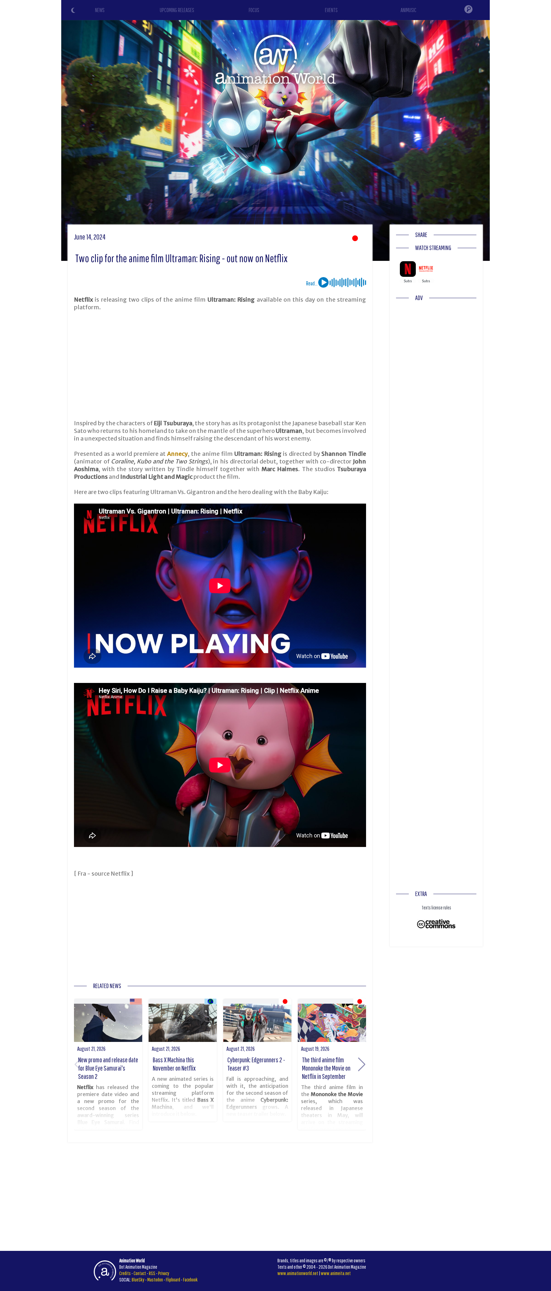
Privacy (163, 1273)
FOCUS (254, 10)
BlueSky (138, 1279)
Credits (125, 1273)
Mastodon (155, 1279)
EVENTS (331, 10)
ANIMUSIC (408, 10)
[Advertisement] (220, 365)
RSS (152, 1273)
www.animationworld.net (297, 1273)
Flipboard (173, 1279)
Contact (140, 1273)
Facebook (190, 1279)
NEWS (100, 10)
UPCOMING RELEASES (177, 10)
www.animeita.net (336, 1273)
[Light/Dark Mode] (74, 11)
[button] (361, 1065)
